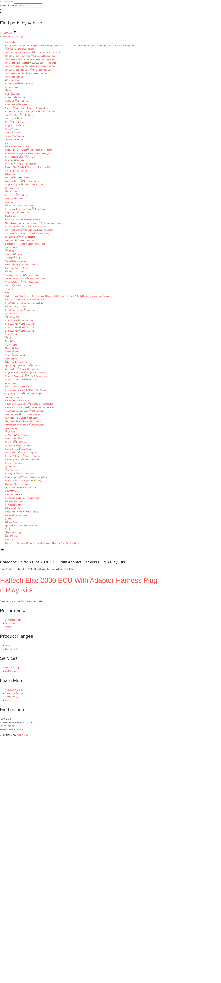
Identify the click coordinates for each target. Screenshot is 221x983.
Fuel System (34, 45)
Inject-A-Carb (22, 735)
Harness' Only (88, 296)
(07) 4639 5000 (7, 726)
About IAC (9, 540)
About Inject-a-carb (13, 690)
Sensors (106, 296)
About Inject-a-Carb (56, 543)
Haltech (8, 293)
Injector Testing (12, 668)
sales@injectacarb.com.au (12, 729)
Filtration (61, 45)
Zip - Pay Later (72, 543)
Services (9, 529)
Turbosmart (10, 467)
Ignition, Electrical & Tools (70, 296)
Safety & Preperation (126, 45)
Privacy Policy (40, 543)
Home (2, 569)
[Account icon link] (2, 554)
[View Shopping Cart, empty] (2, 549)
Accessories (110, 45)
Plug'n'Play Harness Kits (24, 296)
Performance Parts (13, 494)
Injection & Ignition (48, 45)
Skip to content (6, 2)
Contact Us (10, 543)
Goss (7, 645)
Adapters (23, 45)
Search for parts (7, 5)
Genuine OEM (11, 649)
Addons (98, 296)
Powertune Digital (13, 498)
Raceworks (10, 42)
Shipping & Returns (25, 543)
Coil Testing (10, 671)
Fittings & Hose (12, 45)
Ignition (36, 498)
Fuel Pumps (27, 498)
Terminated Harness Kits (47, 296)
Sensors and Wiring (96, 45)
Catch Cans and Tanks (76, 45)
